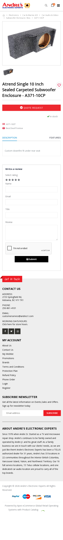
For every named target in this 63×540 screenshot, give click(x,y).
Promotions (8, 358)
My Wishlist (7, 353)
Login (5, 383)
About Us (6, 345)
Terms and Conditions (13, 366)
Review (8, 222)
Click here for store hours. (15, 324)
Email (8, 196)
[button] (46, 5)
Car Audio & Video (50, 15)
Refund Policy (9, 375)
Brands (5, 362)
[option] (31, 43)
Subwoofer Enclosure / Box (18, 18)
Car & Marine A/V (30, 15)
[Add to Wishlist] (59, 85)
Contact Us (7, 349)
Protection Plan (10, 370)
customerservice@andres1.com (17, 316)
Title (7, 209)
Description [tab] (9, 137)
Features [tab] (55, 137)
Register (6, 387)
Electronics (14, 15)
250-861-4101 (9, 308)
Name (8, 183)
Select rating (11, 175)
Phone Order (8, 379)
